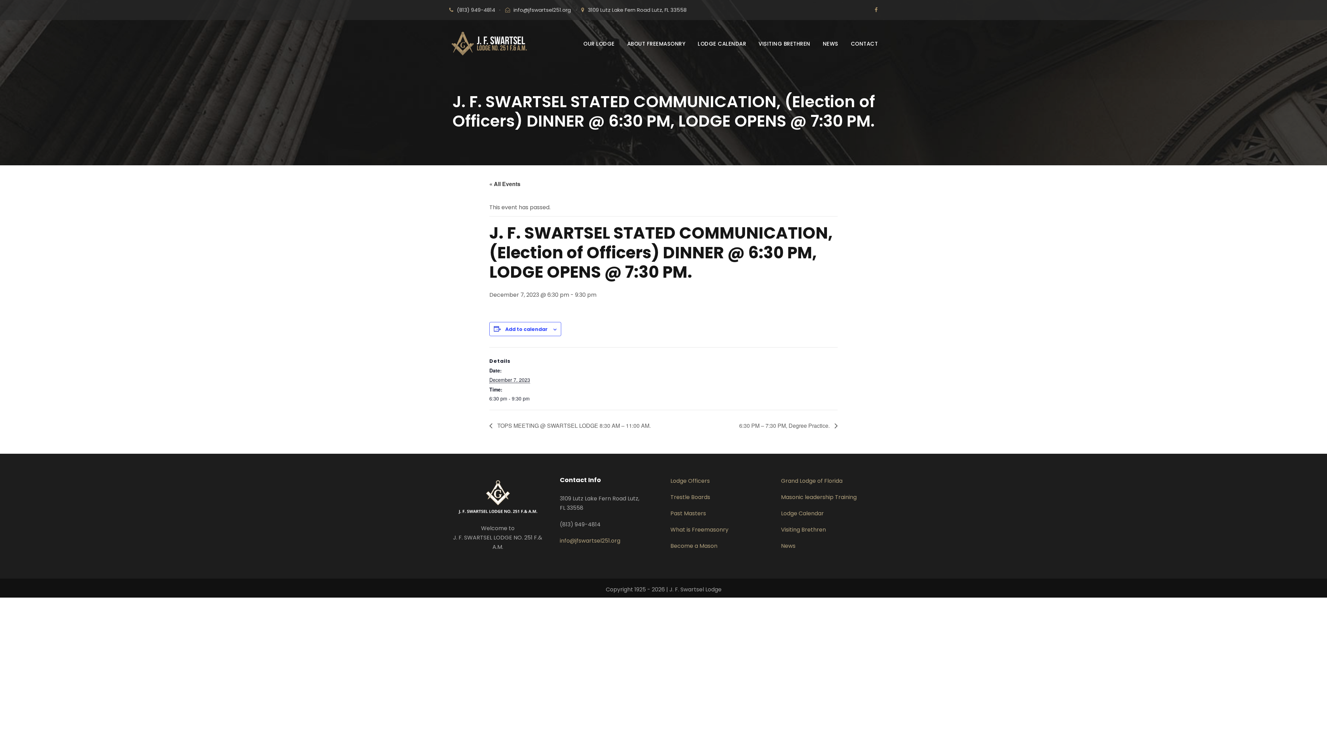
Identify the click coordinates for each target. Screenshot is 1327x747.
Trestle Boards (690, 497)
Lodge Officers (690, 481)
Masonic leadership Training (819, 497)
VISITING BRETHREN (784, 43)
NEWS (830, 43)
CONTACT (864, 43)
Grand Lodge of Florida (812, 481)
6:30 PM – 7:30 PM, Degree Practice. (785, 426)
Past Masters (688, 513)
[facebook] (876, 9)
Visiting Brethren (803, 530)
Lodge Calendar (802, 513)
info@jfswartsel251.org (542, 9)
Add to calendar (526, 329)
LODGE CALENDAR (722, 43)
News (788, 546)
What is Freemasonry (699, 530)
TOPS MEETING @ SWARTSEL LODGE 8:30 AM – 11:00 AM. (573, 426)
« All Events (504, 184)
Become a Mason (693, 546)
